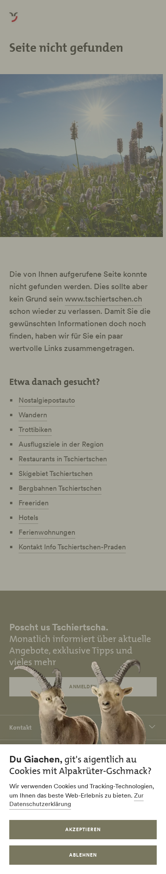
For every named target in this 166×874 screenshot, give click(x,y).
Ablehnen (83, 855)
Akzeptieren (83, 829)
